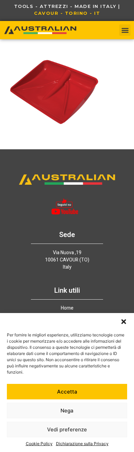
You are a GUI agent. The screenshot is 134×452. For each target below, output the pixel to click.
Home (67, 308)
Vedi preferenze (67, 429)
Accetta (67, 391)
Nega (67, 410)
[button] (123, 321)
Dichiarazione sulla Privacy (82, 443)
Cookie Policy (39, 443)
